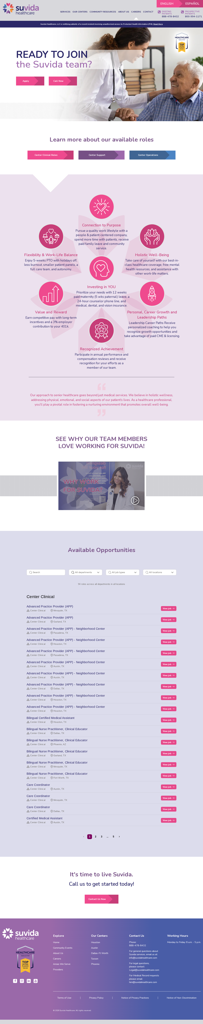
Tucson (94, 958)
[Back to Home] (25, 934)
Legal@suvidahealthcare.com (144, 970)
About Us (123, 11)
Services (65, 11)
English (166, 4)
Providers (58, 969)
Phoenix (95, 964)
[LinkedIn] (29, 981)
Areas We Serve (61, 964)
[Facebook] (15, 981)
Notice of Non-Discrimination (181, 997)
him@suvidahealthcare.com (143, 982)
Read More (158, 24)
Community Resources (103, 11)
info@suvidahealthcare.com (143, 957)
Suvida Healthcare (67, 1010)
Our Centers (80, 11)
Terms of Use (64, 997)
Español (192, 4)
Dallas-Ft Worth (99, 953)
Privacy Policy (96, 997)
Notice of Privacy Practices (135, 997)
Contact (148, 11)
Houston (95, 942)
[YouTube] (36, 981)
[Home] (20, 9)
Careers (136, 11)
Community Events (62, 948)
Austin (94, 948)
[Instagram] (22, 981)
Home (56, 942)
